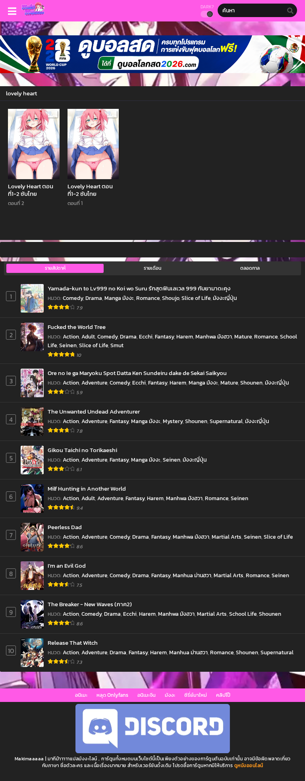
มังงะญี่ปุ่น (225, 298)
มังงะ (170, 695)
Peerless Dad (65, 527)
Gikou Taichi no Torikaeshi (82, 450)
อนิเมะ (81, 695)
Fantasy (164, 337)
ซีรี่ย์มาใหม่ (195, 695)
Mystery (173, 421)
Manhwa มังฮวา (213, 337)
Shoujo (170, 298)
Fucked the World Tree (77, 327)
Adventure (94, 383)
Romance (148, 298)
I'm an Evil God (67, 565)
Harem (184, 337)
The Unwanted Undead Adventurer (94, 411)
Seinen (68, 345)
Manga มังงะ (119, 298)
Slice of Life (195, 298)
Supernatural (226, 421)
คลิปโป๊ (223, 695)
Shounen (251, 383)
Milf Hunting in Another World (87, 488)
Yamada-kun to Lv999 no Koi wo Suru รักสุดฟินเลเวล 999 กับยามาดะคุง (139, 288)
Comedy (73, 298)
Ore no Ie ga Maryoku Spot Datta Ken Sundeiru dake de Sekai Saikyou (137, 373)
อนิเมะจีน (146, 695)
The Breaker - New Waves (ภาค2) (90, 604)
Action (71, 337)
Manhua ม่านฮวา (192, 575)
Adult (88, 337)
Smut (117, 345)
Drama (93, 298)
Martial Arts (226, 537)
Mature (243, 337)
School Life (243, 614)
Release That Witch (73, 642)
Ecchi (145, 337)
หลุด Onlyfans (112, 695)
